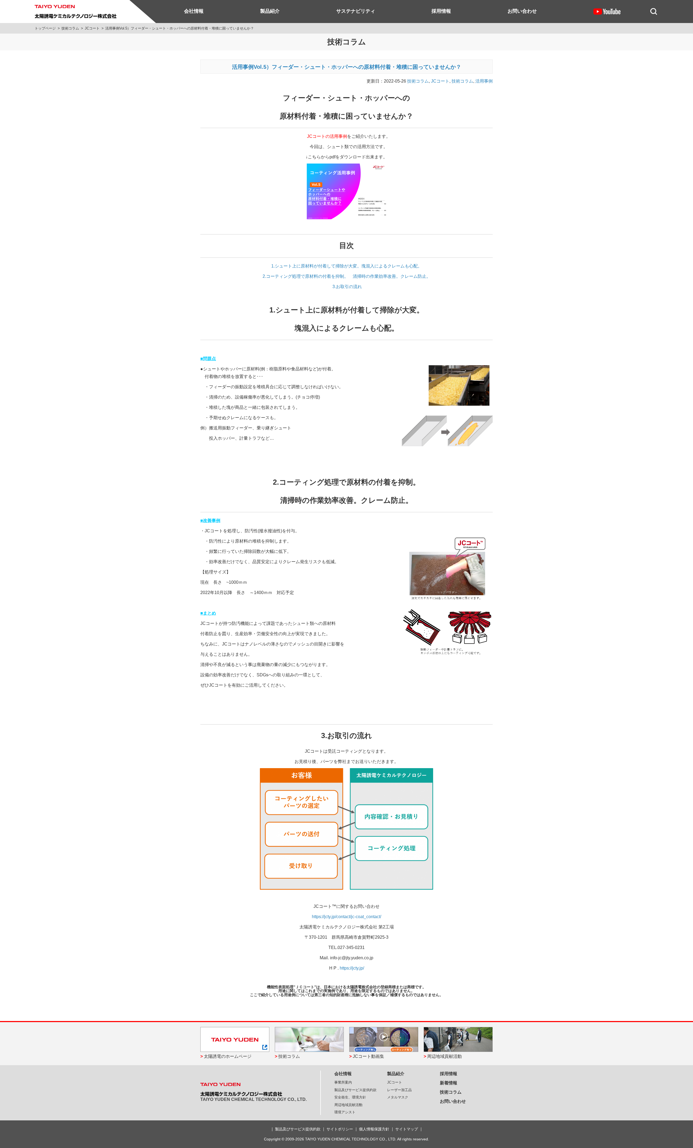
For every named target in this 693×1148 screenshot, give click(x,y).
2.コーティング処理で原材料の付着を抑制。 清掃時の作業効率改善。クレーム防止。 (347, 276)
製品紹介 (270, 11)
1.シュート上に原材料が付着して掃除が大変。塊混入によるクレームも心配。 (346, 266)
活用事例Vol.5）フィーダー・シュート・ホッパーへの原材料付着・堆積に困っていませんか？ (346, 67)
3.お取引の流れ (346, 286)
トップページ (45, 28)
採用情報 (441, 11)
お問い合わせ (522, 11)
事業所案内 (343, 1082)
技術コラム (70, 28)
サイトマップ (406, 1129)
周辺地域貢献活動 (444, 1056)
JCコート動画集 (368, 1056)
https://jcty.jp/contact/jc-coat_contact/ (346, 916)
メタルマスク (397, 1097)
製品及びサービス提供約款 (355, 1090)
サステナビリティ (355, 11)
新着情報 (448, 1083)
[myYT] (606, 11)
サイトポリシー (339, 1129)
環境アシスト (344, 1112)
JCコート (92, 28)
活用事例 (484, 81)
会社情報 (194, 11)
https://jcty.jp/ (352, 968)
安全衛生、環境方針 (350, 1097)
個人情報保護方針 (374, 1129)
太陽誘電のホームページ (227, 1056)
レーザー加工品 (399, 1090)
